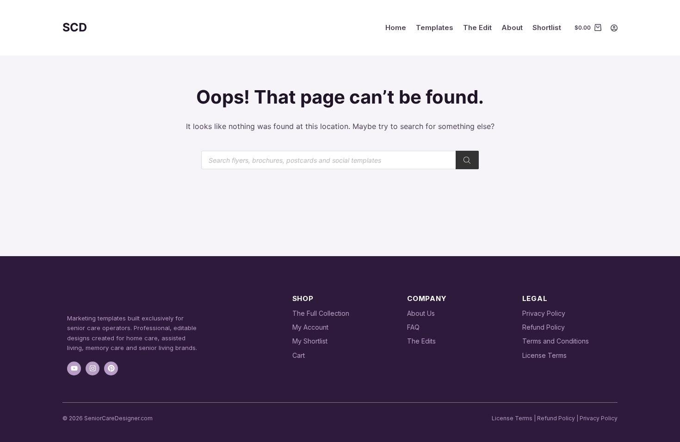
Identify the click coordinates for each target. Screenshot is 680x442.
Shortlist (546, 27)
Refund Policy (543, 327)
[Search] (467, 160)
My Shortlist (310, 341)
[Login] (614, 28)
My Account (310, 327)
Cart (298, 355)
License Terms (544, 355)
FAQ (413, 327)
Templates (434, 27)
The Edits (421, 341)
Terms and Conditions (555, 341)
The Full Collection (320, 313)
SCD (74, 27)
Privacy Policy (543, 313)
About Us (421, 313)
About (512, 27)
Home (395, 27)
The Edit (477, 27)
